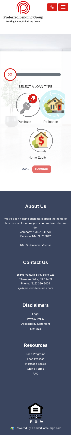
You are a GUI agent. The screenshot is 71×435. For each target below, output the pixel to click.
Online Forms (35, 368)
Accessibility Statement (35, 323)
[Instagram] (36, 421)
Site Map (35, 328)
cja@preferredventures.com (35, 288)
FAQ (35, 373)
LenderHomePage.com (46, 428)
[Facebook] (31, 421)
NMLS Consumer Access (35, 245)
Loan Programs (35, 353)
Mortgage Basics (35, 363)
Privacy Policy (35, 318)
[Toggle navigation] (63, 7)
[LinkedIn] (41, 421)
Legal (35, 313)
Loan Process (35, 358)
